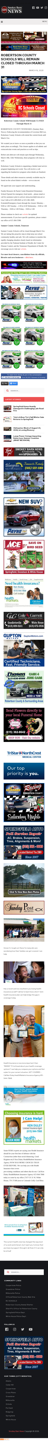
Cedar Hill (10, 1385)
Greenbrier (10, 1396)
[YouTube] (30, 1329)
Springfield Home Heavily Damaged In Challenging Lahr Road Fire (28, 408)
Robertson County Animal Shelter (19, 1305)
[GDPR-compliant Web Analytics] (4, 1440)
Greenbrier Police (13, 1289)
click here (29, 257)
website (25, 214)
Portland (9, 1408)
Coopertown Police (13, 1285)
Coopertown (11, 1389)
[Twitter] (42, 7)
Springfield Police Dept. (15, 1313)
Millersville (10, 1400)
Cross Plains (11, 1393)
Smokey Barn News (16, 1431)
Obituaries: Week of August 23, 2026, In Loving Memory (27, 429)
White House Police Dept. (16, 1316)
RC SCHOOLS (11, 1301)
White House (11, 1420)
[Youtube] (37, 7)
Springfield (10, 1416)
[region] (24, 451)
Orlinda (9, 1404)
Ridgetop (9, 1412)
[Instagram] (46, 7)
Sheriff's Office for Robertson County (21, 1309)
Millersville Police (13, 1293)
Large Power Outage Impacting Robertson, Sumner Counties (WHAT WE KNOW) (27, 438)
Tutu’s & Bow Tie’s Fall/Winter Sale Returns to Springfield (28, 418)
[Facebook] (33, 7)
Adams (8, 1381)
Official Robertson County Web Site (20, 1297)
